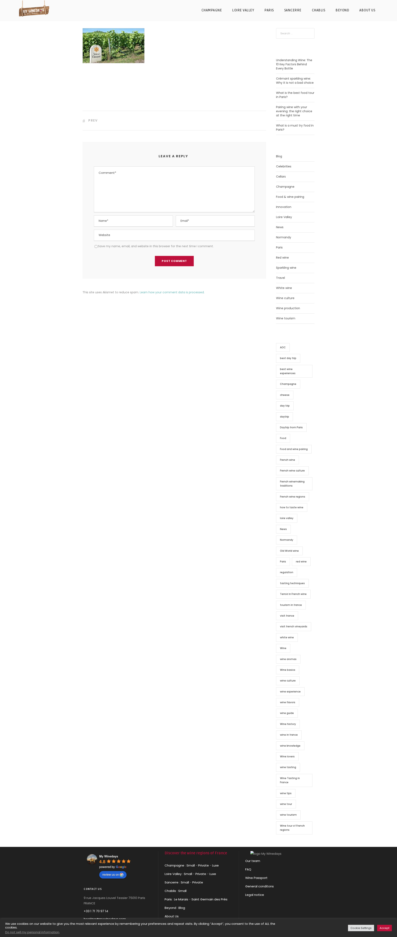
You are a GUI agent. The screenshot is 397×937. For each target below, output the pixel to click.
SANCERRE (292, 10)
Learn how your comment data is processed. (172, 292)
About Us (172, 916)
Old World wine (289, 551)
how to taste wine (291, 507)
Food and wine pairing (294, 449)
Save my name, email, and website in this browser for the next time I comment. (156, 246)
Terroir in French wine (293, 594)
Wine (283, 648)
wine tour (286, 804)
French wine (287, 460)
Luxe (215, 865)
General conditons (259, 886)
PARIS (269, 10)
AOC (283, 347)
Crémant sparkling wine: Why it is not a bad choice (295, 80)
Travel (280, 278)
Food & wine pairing (290, 197)
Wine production (288, 308)
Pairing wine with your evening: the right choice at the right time (294, 111)
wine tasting (288, 767)
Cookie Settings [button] (361, 928)
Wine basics (287, 670)
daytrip (284, 416)
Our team (252, 861)
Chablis (170, 891)
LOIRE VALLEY (243, 10)
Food (283, 438)
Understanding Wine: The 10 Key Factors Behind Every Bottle (294, 64)
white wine (287, 637)
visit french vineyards (293, 626)
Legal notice (254, 895)
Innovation (283, 207)
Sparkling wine (286, 268)
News (279, 227)
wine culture (288, 680)
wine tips (286, 793)
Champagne (285, 187)
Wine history (288, 724)
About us (367, 10)
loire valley (286, 518)
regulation (286, 572)
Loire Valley (284, 217)
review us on (110, 874)
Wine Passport (256, 878)
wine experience (290, 691)
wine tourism (288, 814)
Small (191, 865)
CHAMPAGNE (211, 10)
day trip (285, 405)
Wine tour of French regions (292, 828)
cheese (284, 395)
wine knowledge (290, 745)
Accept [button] (384, 928)
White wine (284, 288)
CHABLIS (318, 10)
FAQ (248, 869)
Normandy (283, 237)
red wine (301, 561)
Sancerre (171, 882)
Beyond (342, 10)
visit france (287, 615)
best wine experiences (287, 371)
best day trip (288, 358)
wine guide (287, 713)
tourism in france (291, 605)
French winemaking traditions (292, 483)
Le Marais (180, 899)
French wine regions (292, 496)
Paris (279, 247)
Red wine (282, 257)
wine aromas (288, 659)
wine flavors (287, 702)
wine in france (289, 734)
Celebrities (283, 166)
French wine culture (292, 470)
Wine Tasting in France (290, 780)
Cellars (281, 176)
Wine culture (285, 298)
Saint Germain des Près (209, 899)
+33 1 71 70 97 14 (96, 911)
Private (203, 865)
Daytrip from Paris (291, 427)
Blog (279, 156)
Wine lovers (287, 756)
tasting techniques (292, 583)
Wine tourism (285, 318)
